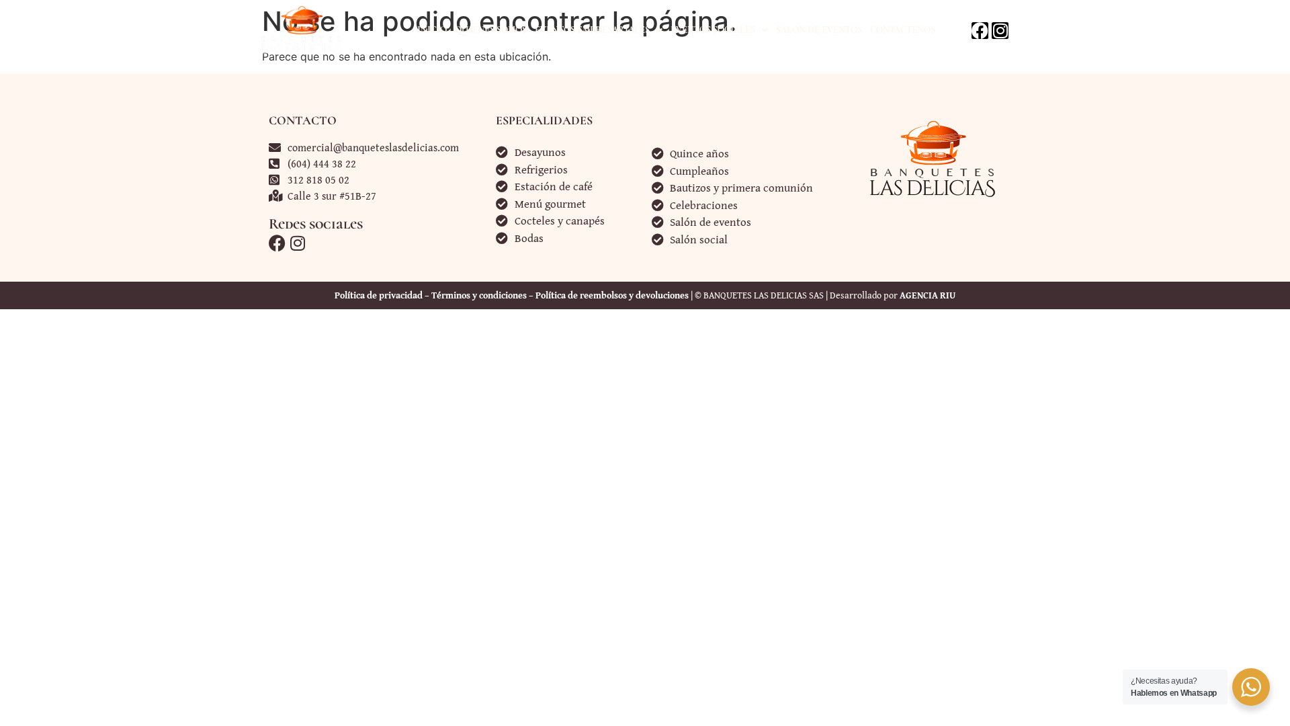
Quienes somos (491, 30)
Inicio (432, 30)
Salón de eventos (819, 30)
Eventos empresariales (592, 30)
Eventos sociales (713, 30)
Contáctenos (902, 30)
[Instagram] (1000, 30)
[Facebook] (980, 30)
